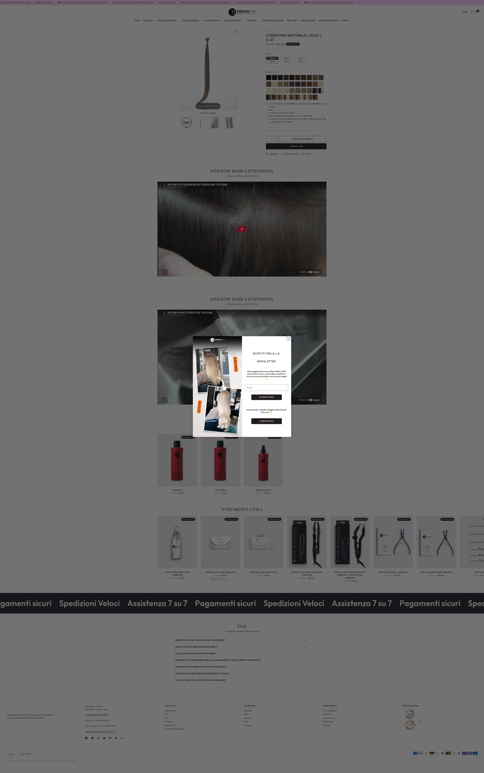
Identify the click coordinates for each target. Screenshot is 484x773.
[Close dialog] (289, 338)
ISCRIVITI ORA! (266, 397)
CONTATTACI (267, 421)
